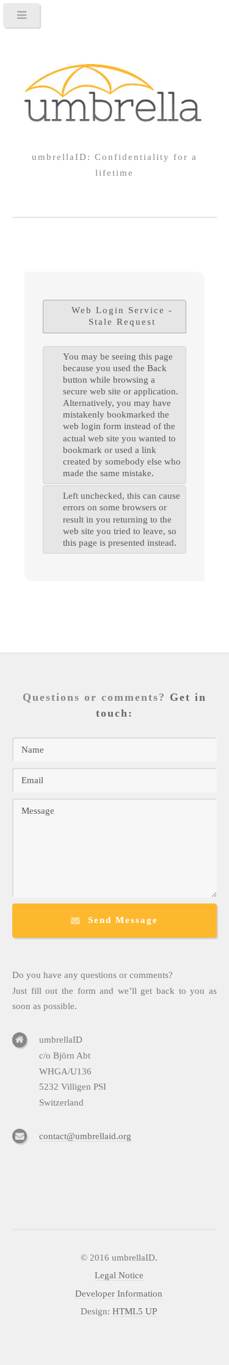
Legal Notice (119, 1275)
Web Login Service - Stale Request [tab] (122, 316)
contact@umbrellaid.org (85, 1136)
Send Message (123, 920)
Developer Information (118, 1293)
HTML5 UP (134, 1311)
